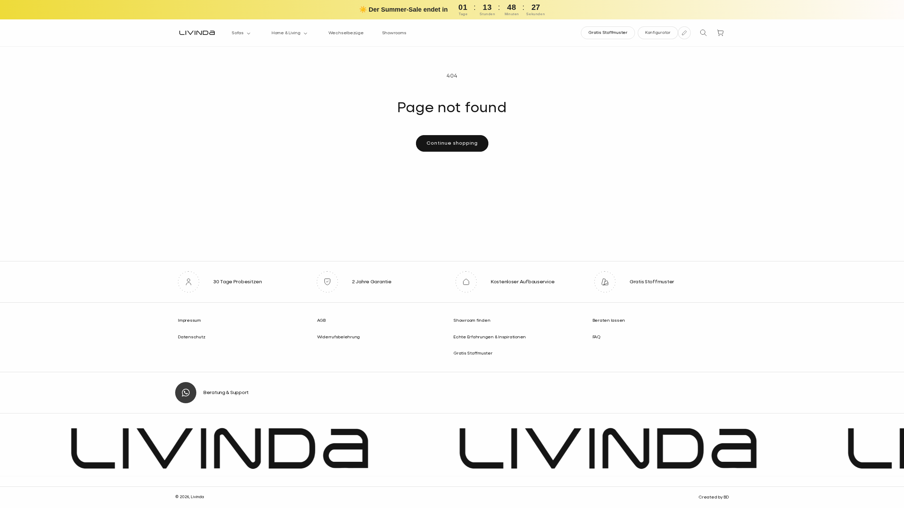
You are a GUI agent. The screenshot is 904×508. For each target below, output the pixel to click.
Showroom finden (471, 321)
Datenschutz (191, 337)
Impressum (189, 321)
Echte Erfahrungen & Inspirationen (489, 337)
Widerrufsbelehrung (338, 337)
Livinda (197, 497)
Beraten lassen (609, 321)
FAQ (596, 337)
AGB (321, 321)
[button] (242, 33)
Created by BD (713, 497)
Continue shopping (452, 143)
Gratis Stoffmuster (608, 33)
